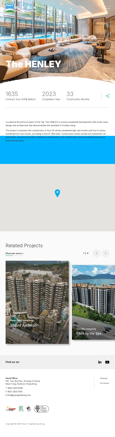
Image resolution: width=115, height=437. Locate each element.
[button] (96, 253)
